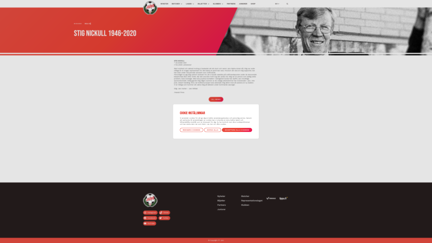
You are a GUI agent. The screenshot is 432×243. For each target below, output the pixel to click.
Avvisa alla (212, 130)
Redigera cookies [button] (191, 130)
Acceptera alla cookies (237, 130)
